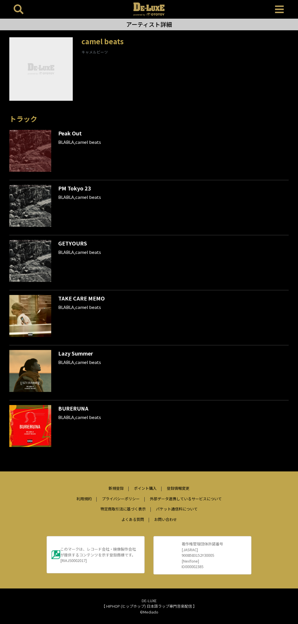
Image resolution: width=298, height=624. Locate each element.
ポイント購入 (145, 488)
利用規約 (84, 498)
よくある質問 (132, 519)
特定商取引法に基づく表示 (123, 509)
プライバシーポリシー (121, 498)
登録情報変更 (178, 488)
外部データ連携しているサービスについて (186, 498)
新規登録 (116, 488)
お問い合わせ (165, 519)
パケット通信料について (177, 509)
